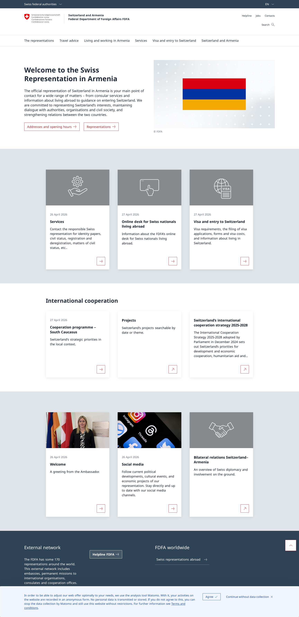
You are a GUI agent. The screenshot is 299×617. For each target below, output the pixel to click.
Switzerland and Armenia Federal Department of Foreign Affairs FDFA (98, 17)
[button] (39, 40)
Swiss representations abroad (178, 559)
